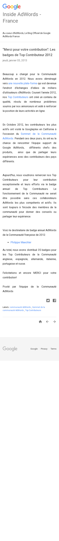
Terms (53, 349)
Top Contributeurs (18, 97)
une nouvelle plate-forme (22, 83)
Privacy (44, 349)
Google (34, 349)
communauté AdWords (20, 307)
